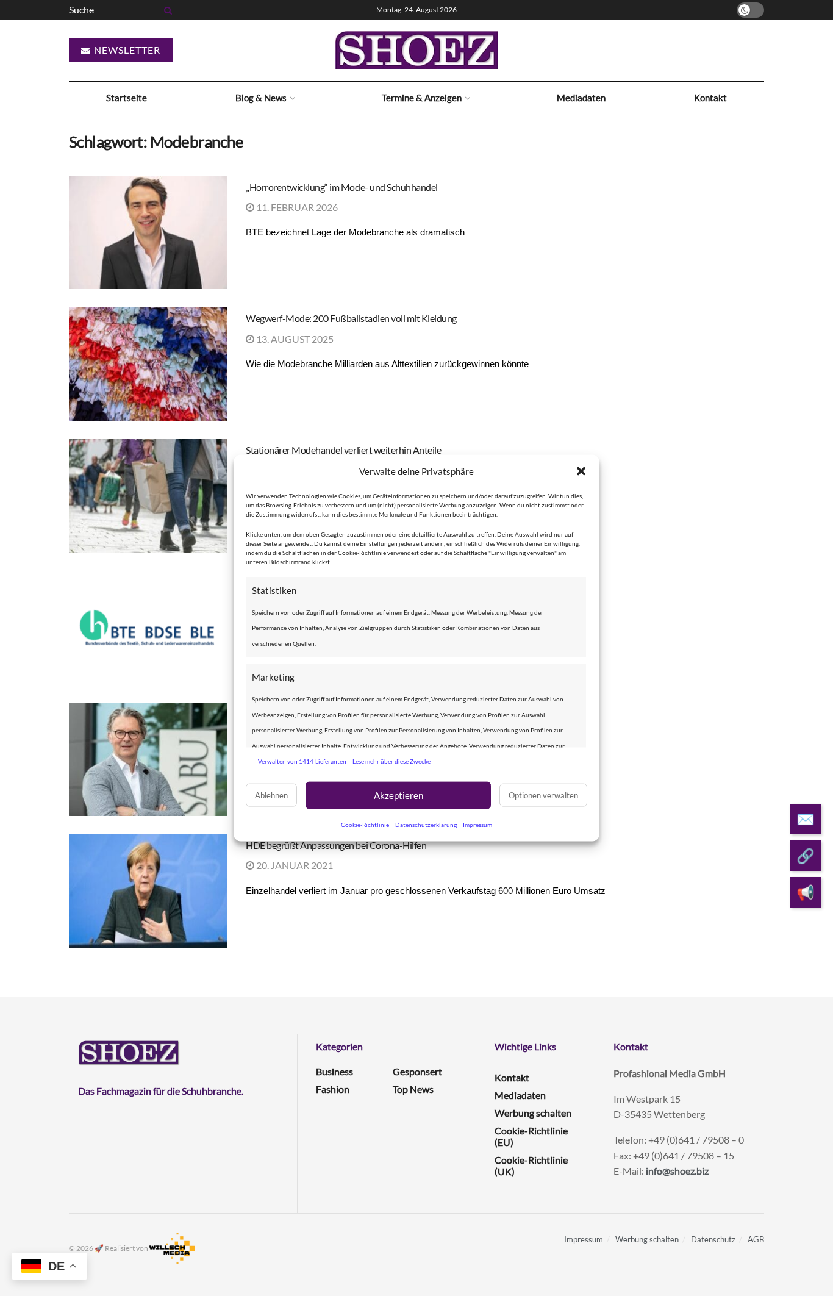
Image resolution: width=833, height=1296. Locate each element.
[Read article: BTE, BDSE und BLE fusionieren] (148, 627)
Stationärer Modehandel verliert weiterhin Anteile (343, 450)
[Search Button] (166, 10)
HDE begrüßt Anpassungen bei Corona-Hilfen (336, 845)
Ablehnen (271, 795)
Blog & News (261, 97)
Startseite (126, 97)
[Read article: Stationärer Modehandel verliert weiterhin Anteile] (148, 496)
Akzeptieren (398, 795)
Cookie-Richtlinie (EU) (531, 1136)
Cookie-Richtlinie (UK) (531, 1165)
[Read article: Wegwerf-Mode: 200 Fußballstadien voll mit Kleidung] (148, 364)
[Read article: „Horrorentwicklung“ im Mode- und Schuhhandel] (148, 233)
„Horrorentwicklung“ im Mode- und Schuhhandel (342, 187)
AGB (756, 1239)
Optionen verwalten (543, 795)
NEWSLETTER (125, 49)
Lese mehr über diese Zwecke (391, 761)
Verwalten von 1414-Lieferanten (302, 761)
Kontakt (710, 97)
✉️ (805, 819)
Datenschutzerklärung (426, 824)
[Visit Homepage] (416, 50)
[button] (581, 471)
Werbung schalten (533, 1113)
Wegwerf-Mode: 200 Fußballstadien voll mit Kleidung (351, 318)
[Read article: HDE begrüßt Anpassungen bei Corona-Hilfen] (148, 891)
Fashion (332, 1089)
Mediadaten (581, 97)
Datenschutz (713, 1239)
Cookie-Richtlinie (365, 824)
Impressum (477, 824)
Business (334, 1071)
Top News (413, 1089)
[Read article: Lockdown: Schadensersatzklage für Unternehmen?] (148, 759)
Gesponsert (417, 1071)
